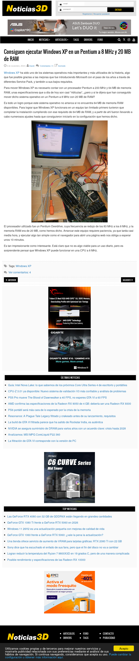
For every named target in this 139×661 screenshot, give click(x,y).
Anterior (12, 280)
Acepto (123, 648)
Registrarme (87, 14)
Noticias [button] (43, 40)
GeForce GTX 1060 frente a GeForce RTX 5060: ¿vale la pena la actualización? (55, 535)
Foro (100, 40)
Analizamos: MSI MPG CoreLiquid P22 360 (34, 434)
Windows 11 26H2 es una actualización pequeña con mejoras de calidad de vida (55, 529)
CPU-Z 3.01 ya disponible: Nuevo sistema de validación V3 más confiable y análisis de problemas (67, 391)
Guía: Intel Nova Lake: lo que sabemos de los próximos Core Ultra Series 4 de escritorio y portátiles (67, 385)
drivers (67, 638)
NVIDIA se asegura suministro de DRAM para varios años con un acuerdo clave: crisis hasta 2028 (67, 428)
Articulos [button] (61, 40)
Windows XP (11, 73)
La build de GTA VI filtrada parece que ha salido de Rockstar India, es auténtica (55, 422)
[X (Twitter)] (124, 40)
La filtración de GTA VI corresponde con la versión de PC (42, 441)
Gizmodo (61, 66)
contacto (108, 634)
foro (85, 634)
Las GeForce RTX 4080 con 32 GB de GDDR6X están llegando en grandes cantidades (59, 516)
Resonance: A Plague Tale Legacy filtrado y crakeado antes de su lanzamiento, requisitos (62, 416)
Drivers (88, 40)
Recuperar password (101, 14)
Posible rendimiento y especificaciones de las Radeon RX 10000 (46, 560)
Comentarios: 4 (46, 66)
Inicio (32, 40)
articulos (69, 634)
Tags (76, 40)
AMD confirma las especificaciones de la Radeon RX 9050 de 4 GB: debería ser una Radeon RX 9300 (69, 404)
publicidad (109, 638)
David (31, 66)
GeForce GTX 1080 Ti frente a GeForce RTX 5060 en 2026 (42, 522)
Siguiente (127, 280)
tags (85, 638)
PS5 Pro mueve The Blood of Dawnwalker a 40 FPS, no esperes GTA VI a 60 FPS (57, 397)
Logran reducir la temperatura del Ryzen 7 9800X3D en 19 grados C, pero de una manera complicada (68, 553)
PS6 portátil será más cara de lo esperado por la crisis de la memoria (49, 410)
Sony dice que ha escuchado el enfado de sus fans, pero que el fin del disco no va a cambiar (62, 547)
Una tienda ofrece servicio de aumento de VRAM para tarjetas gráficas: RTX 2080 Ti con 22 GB (64, 541)
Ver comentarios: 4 (19, 272)
